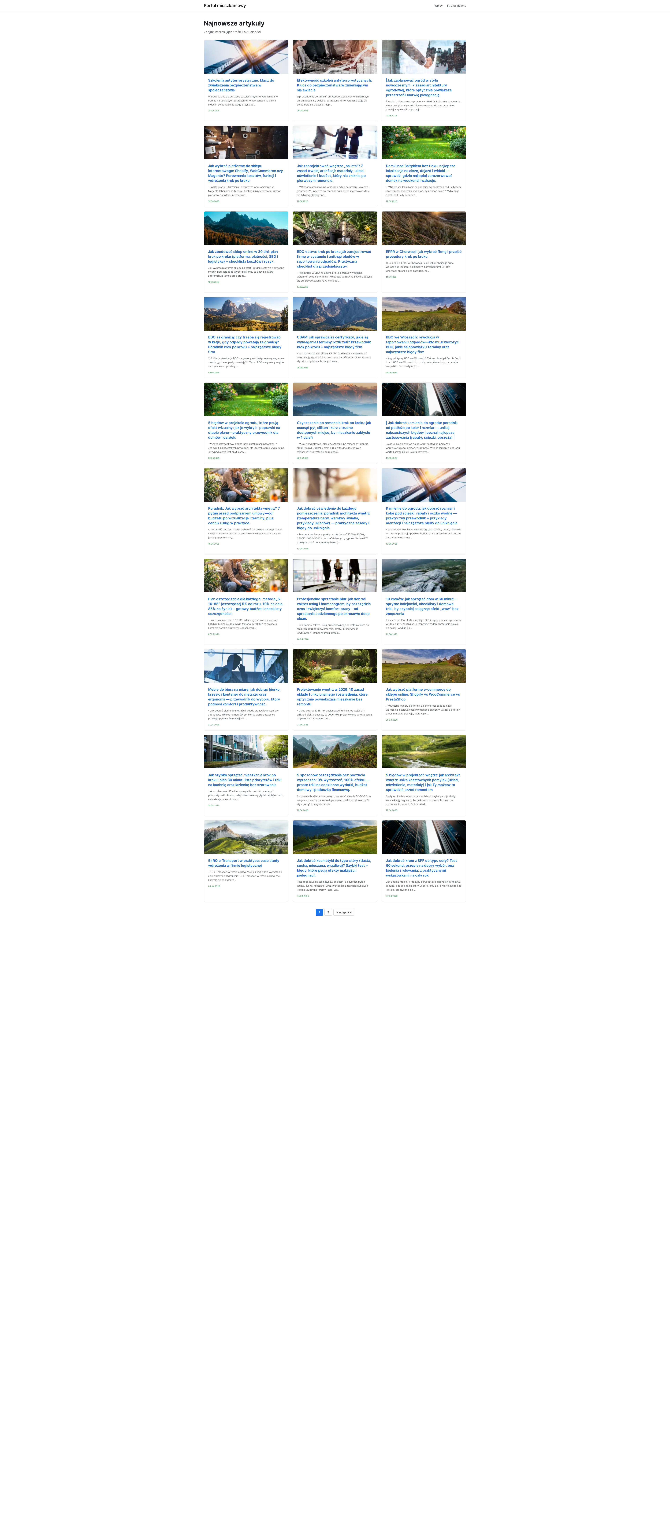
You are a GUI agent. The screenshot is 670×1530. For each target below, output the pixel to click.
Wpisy (438, 5)
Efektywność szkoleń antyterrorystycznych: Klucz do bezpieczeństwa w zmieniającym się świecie (334, 85)
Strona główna (456, 5)
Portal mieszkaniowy (225, 5)
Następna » (343, 912)
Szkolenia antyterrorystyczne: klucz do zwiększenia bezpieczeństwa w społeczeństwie (241, 85)
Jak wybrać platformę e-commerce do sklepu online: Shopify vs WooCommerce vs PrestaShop (423, 694)
